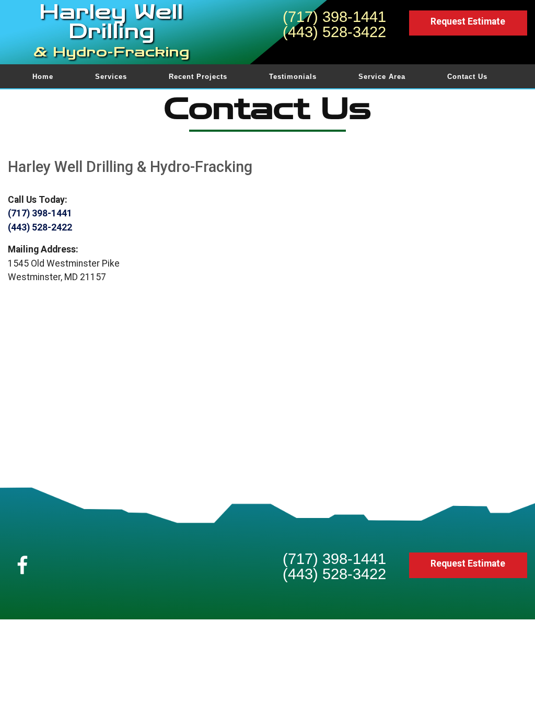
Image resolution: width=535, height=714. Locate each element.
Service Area (381, 76)
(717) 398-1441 (334, 16)
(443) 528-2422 (40, 227)
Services (111, 76)
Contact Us (467, 76)
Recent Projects (198, 76)
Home (42, 76)
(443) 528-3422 (334, 32)
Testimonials (293, 76)
